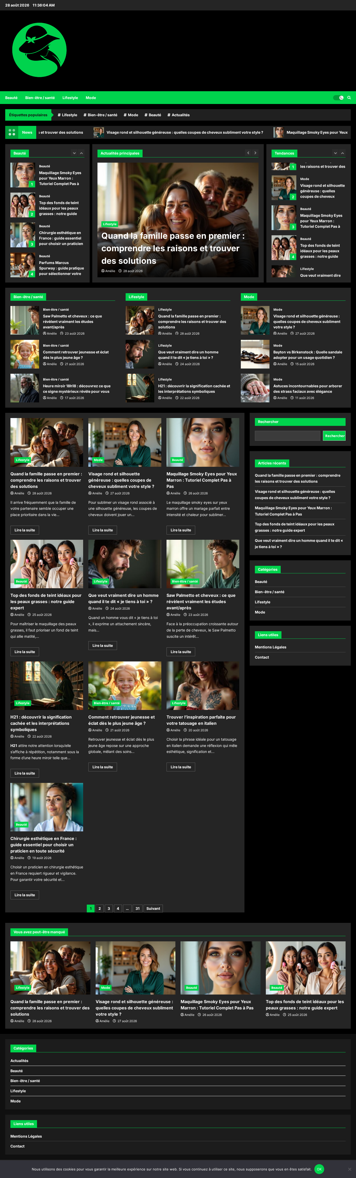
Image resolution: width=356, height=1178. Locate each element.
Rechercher (268, 421)
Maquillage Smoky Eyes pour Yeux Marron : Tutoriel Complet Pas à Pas (22, 175)
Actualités (181, 115)
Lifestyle (70, 97)
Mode (91, 97)
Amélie (110, 271)
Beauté (11, 97)
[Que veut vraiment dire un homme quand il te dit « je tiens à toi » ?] (124, 564)
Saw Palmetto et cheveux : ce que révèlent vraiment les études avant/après (24, 320)
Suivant (153, 908)
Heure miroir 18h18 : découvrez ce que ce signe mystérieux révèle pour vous (24, 388)
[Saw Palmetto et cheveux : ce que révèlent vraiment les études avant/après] (203, 564)
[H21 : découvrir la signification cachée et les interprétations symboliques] (46, 685)
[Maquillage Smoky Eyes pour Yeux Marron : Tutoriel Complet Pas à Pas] (203, 442)
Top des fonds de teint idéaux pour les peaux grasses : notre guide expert (22, 205)
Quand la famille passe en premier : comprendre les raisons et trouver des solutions (140, 320)
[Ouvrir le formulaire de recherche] (349, 98)
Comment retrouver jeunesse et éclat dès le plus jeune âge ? (24, 354)
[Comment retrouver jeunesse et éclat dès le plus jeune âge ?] (124, 685)
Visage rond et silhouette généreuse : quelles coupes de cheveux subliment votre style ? (134, 132)
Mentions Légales (270, 647)
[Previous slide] (74, 152)
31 (138, 908)
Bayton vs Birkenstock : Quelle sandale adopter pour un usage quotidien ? (255, 354)
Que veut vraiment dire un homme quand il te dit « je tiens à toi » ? (284, 265)
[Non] (349, 1169)
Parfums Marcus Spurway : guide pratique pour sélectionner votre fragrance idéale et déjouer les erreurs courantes (22, 265)
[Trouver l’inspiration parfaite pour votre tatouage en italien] (203, 685)
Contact (262, 657)
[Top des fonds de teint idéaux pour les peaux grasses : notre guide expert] (46, 564)
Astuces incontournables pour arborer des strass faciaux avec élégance (255, 388)
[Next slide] (81, 152)
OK (319, 1169)
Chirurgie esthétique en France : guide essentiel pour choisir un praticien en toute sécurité (22, 235)
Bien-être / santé (40, 97)
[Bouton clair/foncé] (338, 97)
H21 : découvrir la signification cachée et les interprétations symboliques (140, 388)
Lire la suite (27, 531)
